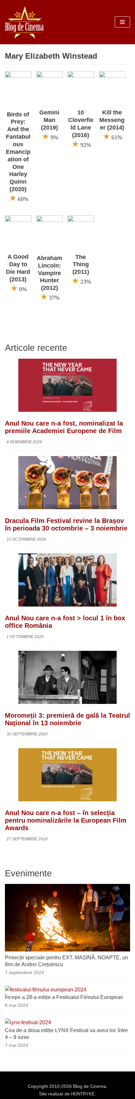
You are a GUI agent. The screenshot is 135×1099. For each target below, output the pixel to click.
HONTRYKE (83, 1093)
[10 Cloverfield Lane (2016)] (81, 76)
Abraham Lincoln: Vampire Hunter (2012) (49, 273)
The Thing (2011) (80, 264)
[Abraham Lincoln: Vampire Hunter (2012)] (49, 220)
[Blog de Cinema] (24, 22)
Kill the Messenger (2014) (112, 120)
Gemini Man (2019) (49, 120)
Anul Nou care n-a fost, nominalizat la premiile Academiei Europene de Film (64, 427)
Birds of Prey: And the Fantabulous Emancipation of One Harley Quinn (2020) (18, 152)
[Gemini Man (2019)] (49, 76)
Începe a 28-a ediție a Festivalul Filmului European (64, 997)
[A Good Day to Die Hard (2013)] (18, 220)
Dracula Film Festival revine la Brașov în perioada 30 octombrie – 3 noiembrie (66, 524)
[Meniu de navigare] (122, 22)
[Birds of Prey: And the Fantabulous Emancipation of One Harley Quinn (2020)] (18, 76)
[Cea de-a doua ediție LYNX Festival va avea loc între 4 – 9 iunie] (28, 1022)
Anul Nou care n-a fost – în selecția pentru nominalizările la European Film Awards (65, 820)
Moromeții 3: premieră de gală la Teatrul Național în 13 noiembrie (67, 719)
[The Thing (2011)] (81, 220)
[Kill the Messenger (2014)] (112, 76)
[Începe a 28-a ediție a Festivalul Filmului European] (46, 989)
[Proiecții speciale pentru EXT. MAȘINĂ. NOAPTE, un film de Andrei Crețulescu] (67, 949)
